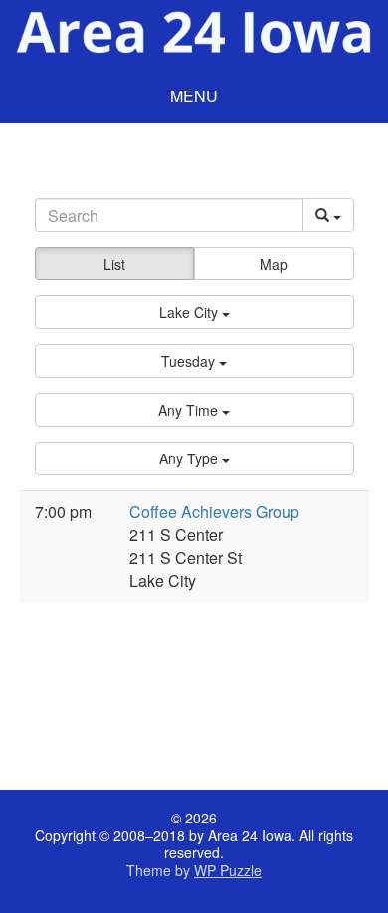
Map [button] (274, 264)
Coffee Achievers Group (214, 511)
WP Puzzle (228, 870)
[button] (194, 312)
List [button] (114, 264)
